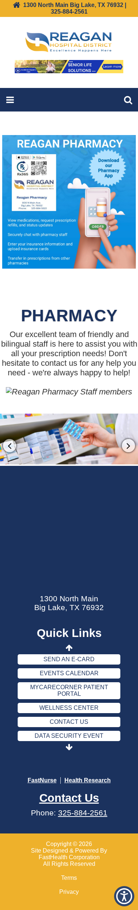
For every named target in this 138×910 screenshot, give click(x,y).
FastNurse (42, 780)
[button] (124, 896)
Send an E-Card (69, 659)
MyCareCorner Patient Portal (69, 690)
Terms (69, 878)
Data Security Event (69, 736)
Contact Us (69, 722)
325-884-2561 (82, 812)
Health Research (87, 780)
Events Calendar (69, 673)
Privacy (69, 892)
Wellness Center (69, 708)
